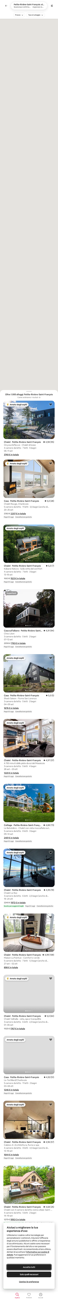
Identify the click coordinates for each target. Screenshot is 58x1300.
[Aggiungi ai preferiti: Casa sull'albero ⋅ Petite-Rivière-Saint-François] (50, 593)
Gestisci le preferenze (29, 1281)
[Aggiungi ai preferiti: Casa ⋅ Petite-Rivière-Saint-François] (50, 463)
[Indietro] (6, 6)
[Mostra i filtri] (52, 6)
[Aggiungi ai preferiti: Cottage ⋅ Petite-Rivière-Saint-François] (50, 787)
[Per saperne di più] (40, 397)
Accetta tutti (29, 1267)
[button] (11, 454)
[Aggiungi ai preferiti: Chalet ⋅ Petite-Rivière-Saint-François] (50, 404)
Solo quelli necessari (29, 1274)
